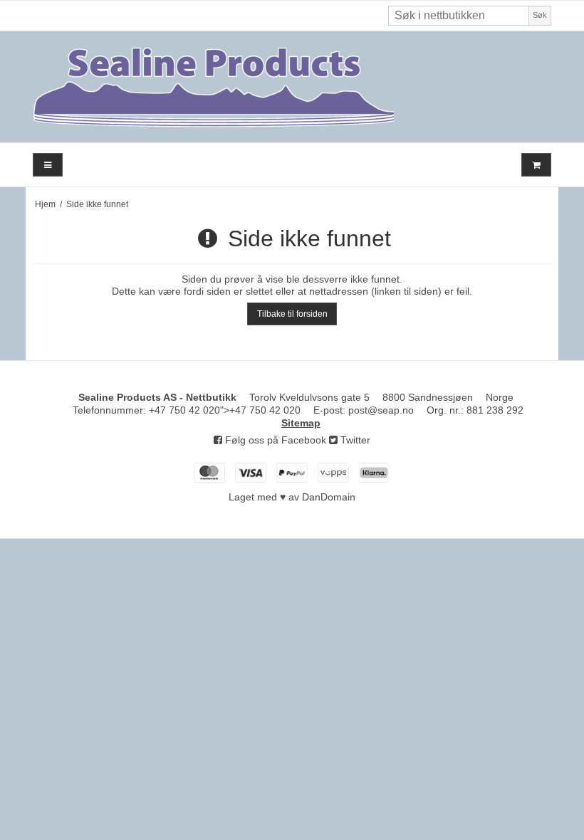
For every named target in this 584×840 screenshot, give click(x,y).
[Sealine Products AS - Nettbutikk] (292, 86)
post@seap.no (381, 410)
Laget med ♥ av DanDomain (292, 497)
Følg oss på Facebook (274, 440)
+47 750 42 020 (184, 410)
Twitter (354, 440)
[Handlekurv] (536, 165)
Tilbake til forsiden (292, 314)
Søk (540, 15)
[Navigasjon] (48, 165)
